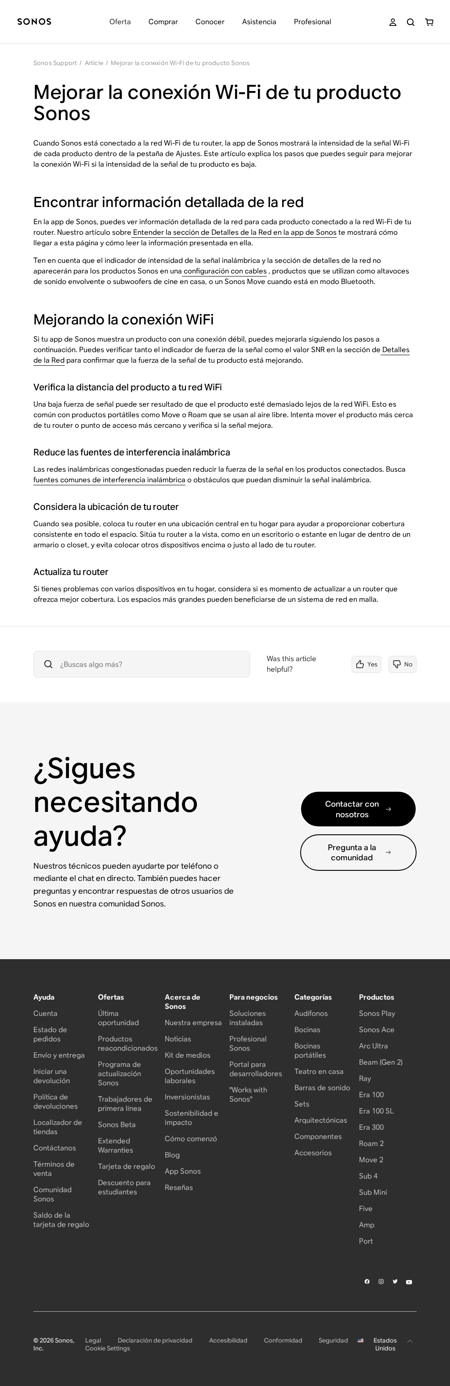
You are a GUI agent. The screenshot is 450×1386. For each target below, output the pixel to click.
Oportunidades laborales (190, 1076)
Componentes (318, 1136)
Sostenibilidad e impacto (191, 1118)
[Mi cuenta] (392, 22)
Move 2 (371, 1159)
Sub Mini (373, 1192)
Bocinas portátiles (310, 1050)
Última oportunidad (118, 1018)
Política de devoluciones (55, 1101)
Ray (365, 1078)
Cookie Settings (107, 1348)
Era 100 (371, 1094)
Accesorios (313, 1152)
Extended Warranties (115, 1145)
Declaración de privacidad (155, 1340)
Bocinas (307, 1029)
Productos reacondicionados (128, 1043)
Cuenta (45, 1013)
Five (366, 1208)
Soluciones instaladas (247, 1018)
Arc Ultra (373, 1046)
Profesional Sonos (248, 1043)
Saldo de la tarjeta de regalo (61, 1220)
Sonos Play (377, 1013)
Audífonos (311, 1013)
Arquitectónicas (320, 1120)
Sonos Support (55, 63)
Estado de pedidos (50, 1034)
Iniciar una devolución (51, 1076)
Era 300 (371, 1127)
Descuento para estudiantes (124, 1187)
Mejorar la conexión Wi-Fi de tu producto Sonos (180, 63)
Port (366, 1241)
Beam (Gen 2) (381, 1062)
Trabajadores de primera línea (125, 1104)
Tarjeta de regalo (126, 1166)
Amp (366, 1225)
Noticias (178, 1039)
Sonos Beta (117, 1124)
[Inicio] (34, 22)
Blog (172, 1155)
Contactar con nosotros (352, 809)
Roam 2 (371, 1143)
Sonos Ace (377, 1029)
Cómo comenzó (191, 1138)
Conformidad (283, 1340)
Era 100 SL (376, 1111)
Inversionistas (187, 1097)
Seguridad (333, 1340)
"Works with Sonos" (248, 1094)
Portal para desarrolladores (255, 1069)
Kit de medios (187, 1055)
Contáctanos (54, 1148)
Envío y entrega (59, 1055)
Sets (301, 1104)
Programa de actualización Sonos (119, 1074)
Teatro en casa (319, 1071)
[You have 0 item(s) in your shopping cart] (429, 22)
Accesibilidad (228, 1340)
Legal (93, 1340)
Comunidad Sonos (52, 1194)
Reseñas (179, 1187)
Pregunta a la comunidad (352, 852)
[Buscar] (410, 22)
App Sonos (183, 1171)
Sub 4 (368, 1176)
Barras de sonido (322, 1087)
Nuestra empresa (193, 1022)
